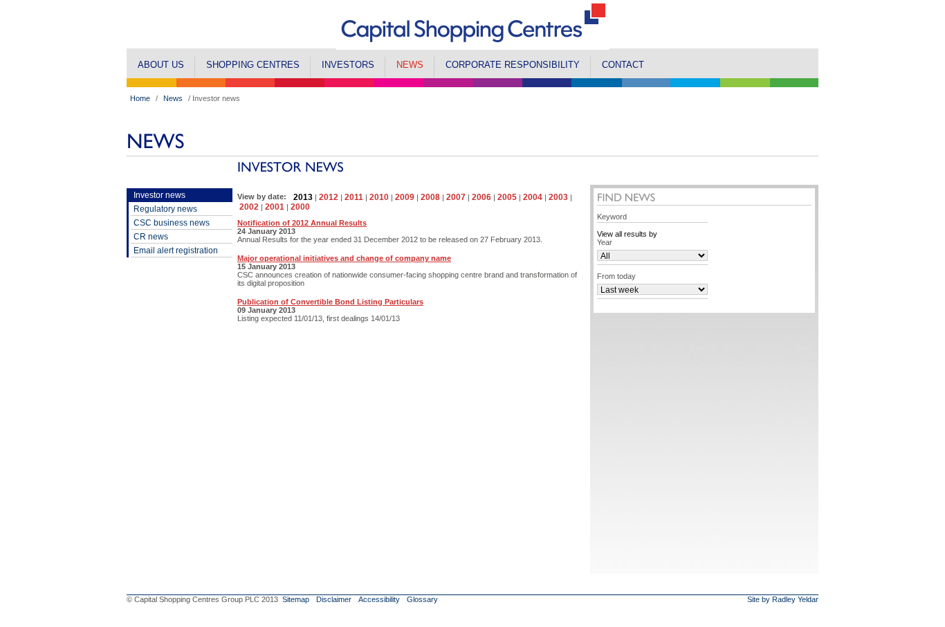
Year (604, 242)
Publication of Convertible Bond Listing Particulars (330, 302)
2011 (354, 197)
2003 (558, 197)
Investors (348, 65)
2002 (249, 207)
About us (161, 65)
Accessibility (379, 599)
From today (616, 276)
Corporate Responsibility (513, 65)
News (409, 65)
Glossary (422, 599)
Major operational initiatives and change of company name (344, 258)
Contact (623, 65)
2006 (481, 197)
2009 (404, 197)
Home (140, 98)
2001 (274, 207)
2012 (328, 197)
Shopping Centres (253, 65)
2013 (303, 197)
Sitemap (295, 599)
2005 (507, 197)
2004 (532, 197)
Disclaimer (333, 599)
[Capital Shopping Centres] (472, 46)
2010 (379, 197)
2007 (456, 197)
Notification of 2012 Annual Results (302, 223)
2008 (430, 197)
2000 (300, 207)
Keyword (612, 216)
